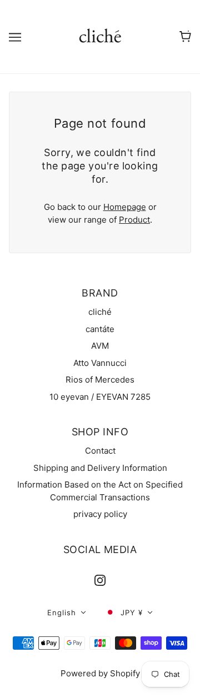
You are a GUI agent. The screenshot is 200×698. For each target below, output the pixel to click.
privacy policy (100, 514)
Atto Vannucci (100, 363)
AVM (100, 345)
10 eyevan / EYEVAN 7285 (100, 396)
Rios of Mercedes (100, 379)
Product (134, 219)
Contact (100, 450)
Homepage (124, 207)
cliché (100, 312)
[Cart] (185, 36)
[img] (100, 580)
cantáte (100, 329)
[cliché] (100, 36)
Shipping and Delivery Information (100, 468)
